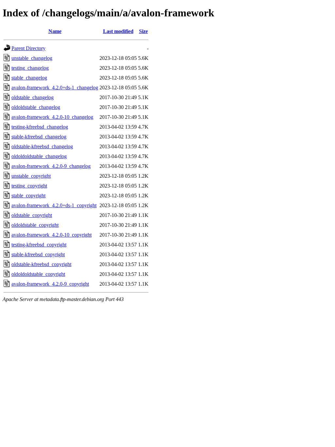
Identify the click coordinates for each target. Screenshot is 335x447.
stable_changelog (29, 77)
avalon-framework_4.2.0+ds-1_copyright (54, 205)
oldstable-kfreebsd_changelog (42, 146)
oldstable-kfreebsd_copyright (41, 264)
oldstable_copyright (31, 215)
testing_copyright (29, 185)
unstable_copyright (31, 176)
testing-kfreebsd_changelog (39, 127)
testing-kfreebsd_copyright (38, 244)
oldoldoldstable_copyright (38, 274)
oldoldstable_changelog (35, 107)
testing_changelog (30, 68)
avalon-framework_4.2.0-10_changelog (52, 117)
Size (143, 31)
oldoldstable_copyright (35, 225)
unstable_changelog (31, 58)
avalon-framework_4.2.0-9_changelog (51, 166)
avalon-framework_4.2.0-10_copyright (51, 235)
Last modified (118, 31)
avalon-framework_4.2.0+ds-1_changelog (54, 87)
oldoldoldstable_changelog (39, 156)
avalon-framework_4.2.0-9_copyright (50, 284)
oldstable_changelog (32, 97)
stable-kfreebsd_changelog (38, 136)
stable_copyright (28, 195)
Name (55, 31)
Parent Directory (28, 48)
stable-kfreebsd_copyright (38, 254)
